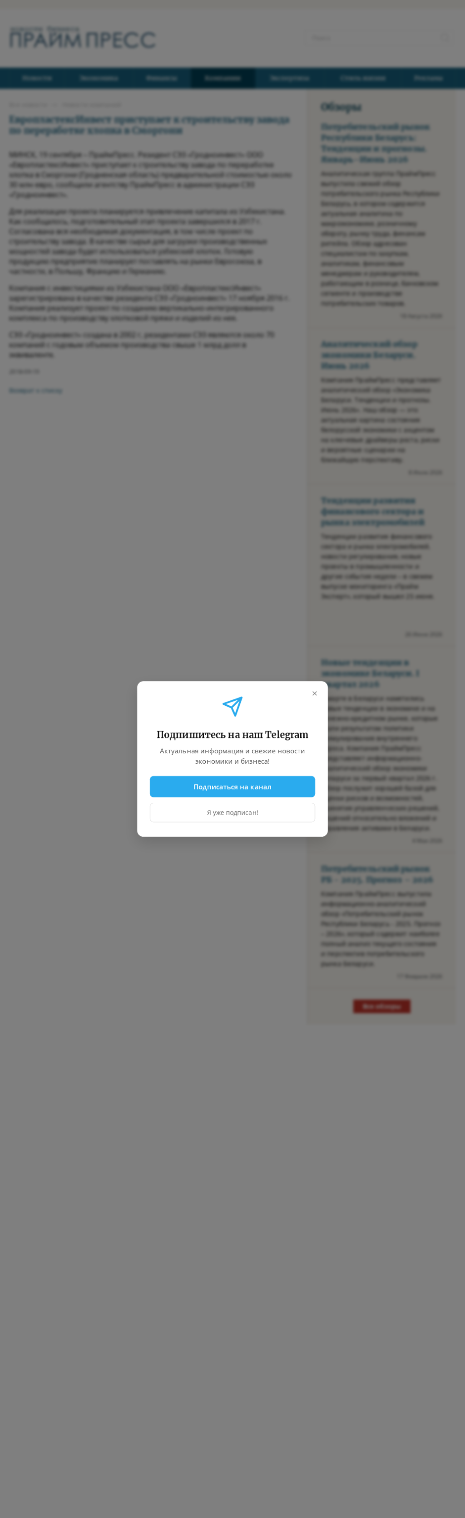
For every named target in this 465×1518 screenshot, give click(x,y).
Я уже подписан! (232, 812)
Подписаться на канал (233, 786)
